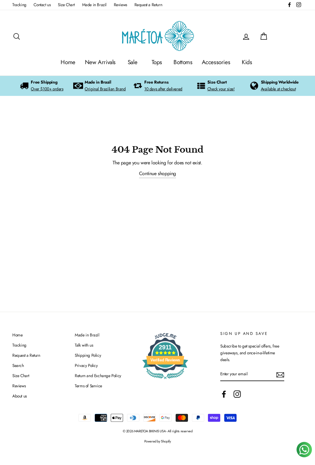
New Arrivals (100, 62)
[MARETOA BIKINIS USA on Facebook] (224, 394)
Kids (247, 62)
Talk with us (84, 345)
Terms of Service (88, 386)
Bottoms (182, 62)
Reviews (120, 5)
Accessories (216, 62)
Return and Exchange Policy (98, 375)
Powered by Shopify (157, 441)
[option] (41, 86)
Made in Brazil (94, 5)
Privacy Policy (86, 365)
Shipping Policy (88, 355)
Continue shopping (157, 173)
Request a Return (148, 5)
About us (19, 396)
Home (68, 62)
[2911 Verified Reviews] (165, 380)
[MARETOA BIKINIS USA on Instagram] (237, 394)
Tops (157, 62)
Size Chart (66, 5)
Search (18, 365)
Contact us (42, 5)
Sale (132, 62)
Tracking (19, 5)
